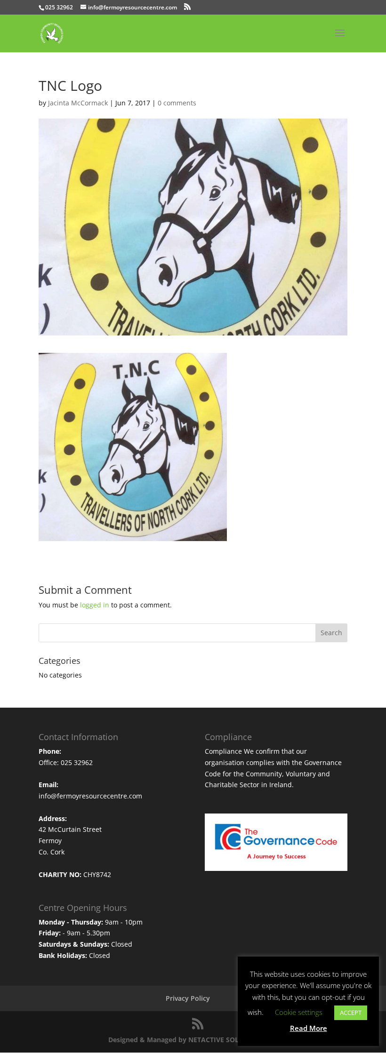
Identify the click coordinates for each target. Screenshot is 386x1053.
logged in (94, 604)
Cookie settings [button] (298, 1012)
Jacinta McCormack (78, 102)
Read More (308, 1028)
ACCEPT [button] (351, 1012)
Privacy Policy (188, 998)
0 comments (177, 102)
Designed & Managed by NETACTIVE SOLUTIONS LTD (193, 1039)
